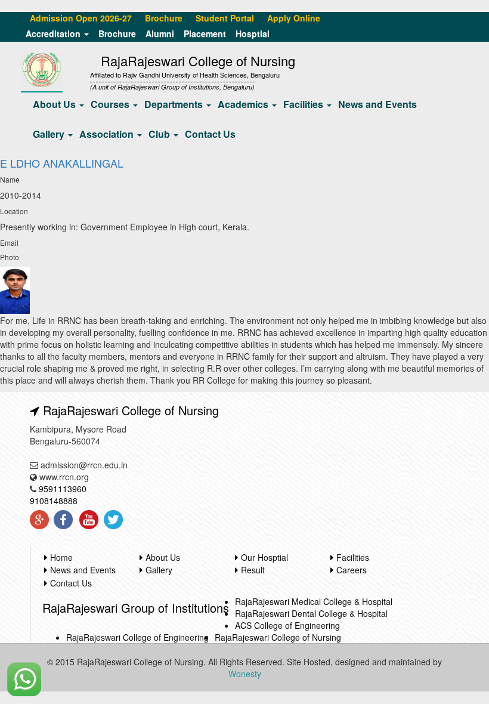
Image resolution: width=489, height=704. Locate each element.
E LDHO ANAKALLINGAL (61, 163)
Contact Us (210, 134)
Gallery (50, 134)
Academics (244, 104)
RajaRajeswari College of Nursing (278, 637)
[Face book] (63, 520)
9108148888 (54, 501)
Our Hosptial (264, 557)
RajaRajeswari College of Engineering (137, 637)
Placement (205, 33)
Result (253, 570)
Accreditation (54, 33)
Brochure (117, 33)
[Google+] (39, 520)
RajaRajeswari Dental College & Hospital (311, 613)
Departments (174, 104)
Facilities (304, 104)
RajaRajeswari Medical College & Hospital (313, 601)
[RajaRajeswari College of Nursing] (42, 69)
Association (107, 134)
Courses (111, 104)
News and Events (377, 104)
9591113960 (62, 489)
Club (160, 134)
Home (61, 557)
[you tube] (88, 520)
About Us (55, 104)
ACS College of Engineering (287, 625)
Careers (351, 570)
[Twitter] (112, 520)
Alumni (160, 33)
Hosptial (253, 33)
